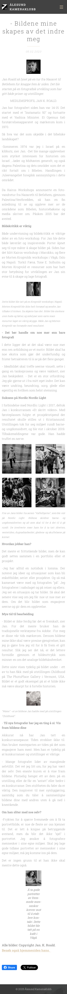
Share (11, 967)
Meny (61, 7)
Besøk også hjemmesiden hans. (26, 950)
